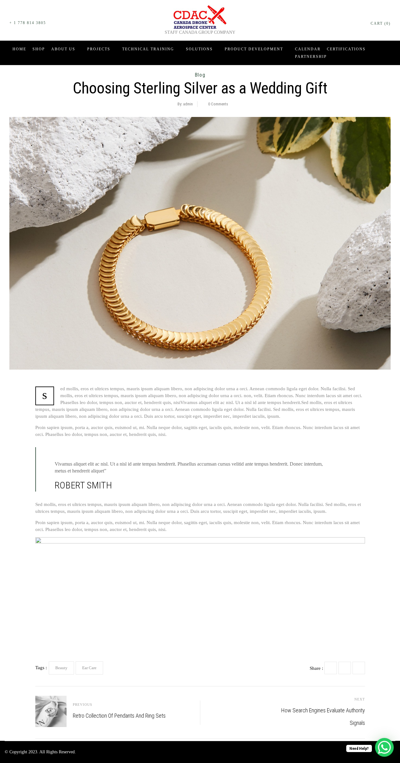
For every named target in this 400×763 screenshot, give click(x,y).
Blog (200, 75)
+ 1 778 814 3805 (27, 23)
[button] (379, 20)
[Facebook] (330, 668)
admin (188, 104)
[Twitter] (344, 668)
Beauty (61, 667)
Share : (316, 668)
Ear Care (89, 667)
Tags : (41, 667)
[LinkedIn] (358, 668)
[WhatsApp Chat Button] (384, 747)
